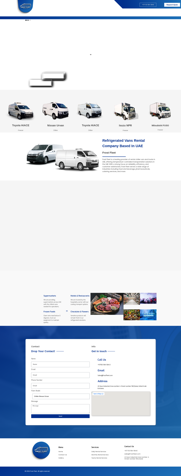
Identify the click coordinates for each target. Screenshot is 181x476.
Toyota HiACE (20, 125)
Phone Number (37, 380)
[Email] (94, 370)
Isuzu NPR (125, 125)
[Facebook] (117, 4)
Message (34, 401)
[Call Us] (94, 359)
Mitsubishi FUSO (160, 125)
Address (102, 381)
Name (33, 359)
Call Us (102, 359)
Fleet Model (35, 391)
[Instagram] (122, 4)
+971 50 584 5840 (130, 451)
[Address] (94, 381)
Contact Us (62, 455)
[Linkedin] (43, 464)
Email (33, 369)
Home (60, 451)
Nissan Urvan (55, 125)
